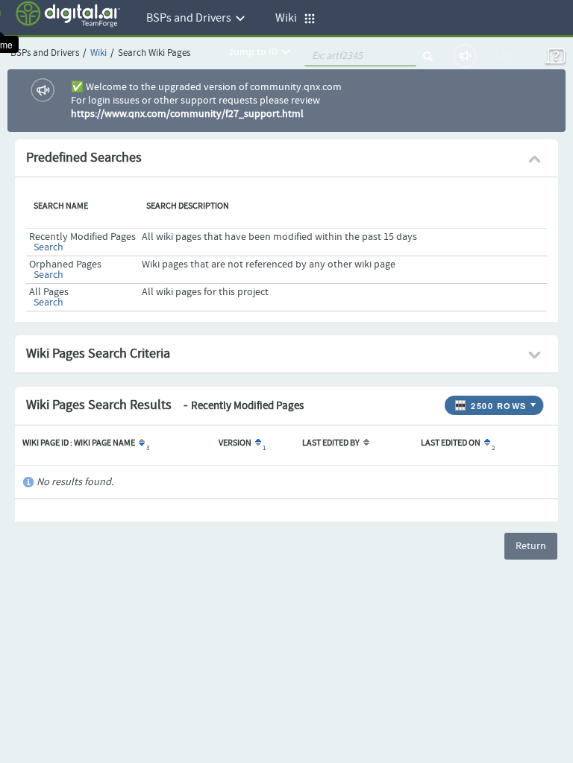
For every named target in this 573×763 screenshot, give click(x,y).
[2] (486, 443)
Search (48, 247)
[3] (140, 443)
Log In (510, 55)
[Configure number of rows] (535, 402)
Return (531, 546)
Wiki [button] (289, 18)
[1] (257, 443)
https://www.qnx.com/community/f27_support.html (187, 114)
